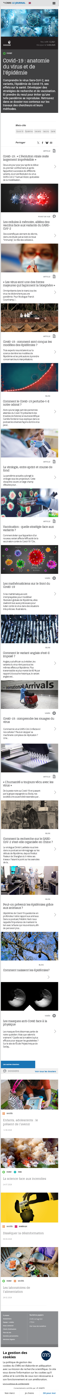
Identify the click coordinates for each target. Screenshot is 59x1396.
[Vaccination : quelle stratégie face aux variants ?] (29, 559)
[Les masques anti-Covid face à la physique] (29, 996)
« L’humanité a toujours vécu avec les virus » (28, 783)
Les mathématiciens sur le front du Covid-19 (26, 585)
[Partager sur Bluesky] (47, 142)
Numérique (23, 1226)
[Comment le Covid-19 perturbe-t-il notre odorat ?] (29, 443)
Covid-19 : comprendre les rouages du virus (28, 720)
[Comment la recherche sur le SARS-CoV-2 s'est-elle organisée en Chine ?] (29, 880)
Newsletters (7, 1319)
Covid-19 (19, 131)
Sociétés (10, 1113)
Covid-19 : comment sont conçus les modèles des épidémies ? (27, 343)
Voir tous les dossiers (45, 1071)
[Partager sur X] (38, 142)
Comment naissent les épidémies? (26, 970)
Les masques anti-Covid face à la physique (25, 1022)
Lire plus (54, 166)
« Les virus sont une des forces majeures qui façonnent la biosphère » (29, 283)
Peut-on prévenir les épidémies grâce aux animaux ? (28, 906)
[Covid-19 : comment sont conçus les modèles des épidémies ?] (29, 377)
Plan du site (7, 1332)
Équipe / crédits (8, 1322)
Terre (20, 1172)
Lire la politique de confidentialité (16, 1384)
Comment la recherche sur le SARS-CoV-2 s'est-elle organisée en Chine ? (28, 840)
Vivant (9, 53)
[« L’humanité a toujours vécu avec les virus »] (29, 814)
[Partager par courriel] (51, 142)
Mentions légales (9, 1339)
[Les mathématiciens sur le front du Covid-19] (29, 629)
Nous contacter (8, 1326)
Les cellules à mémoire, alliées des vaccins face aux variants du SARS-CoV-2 (26, 225)
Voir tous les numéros (38, 1326)
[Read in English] (30, 3)
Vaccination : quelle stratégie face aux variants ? (28, 528)
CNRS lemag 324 (36, 1319)
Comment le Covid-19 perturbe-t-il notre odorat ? (26, 402)
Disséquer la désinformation (23, 1233)
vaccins (46, 131)
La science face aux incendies (24, 1178)
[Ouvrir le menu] (54, 3)
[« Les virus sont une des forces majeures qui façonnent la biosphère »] (29, 317)
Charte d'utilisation (9, 1329)
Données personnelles (10, 1336)
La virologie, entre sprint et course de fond (27, 468)
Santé (53, 131)
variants (38, 131)
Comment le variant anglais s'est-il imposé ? (26, 654)
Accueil (14, 3)
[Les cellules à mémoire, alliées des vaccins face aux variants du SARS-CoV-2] (29, 258)
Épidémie (29, 131)
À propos (6, 1315)
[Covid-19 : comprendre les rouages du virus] (29, 758)
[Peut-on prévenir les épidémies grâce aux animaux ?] (29, 946)
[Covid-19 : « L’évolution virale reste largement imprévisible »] (29, 198)
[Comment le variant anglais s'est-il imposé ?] (29, 694)
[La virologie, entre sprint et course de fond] (29, 502)
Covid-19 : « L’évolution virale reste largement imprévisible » (26, 157)
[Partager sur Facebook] (42, 142)
